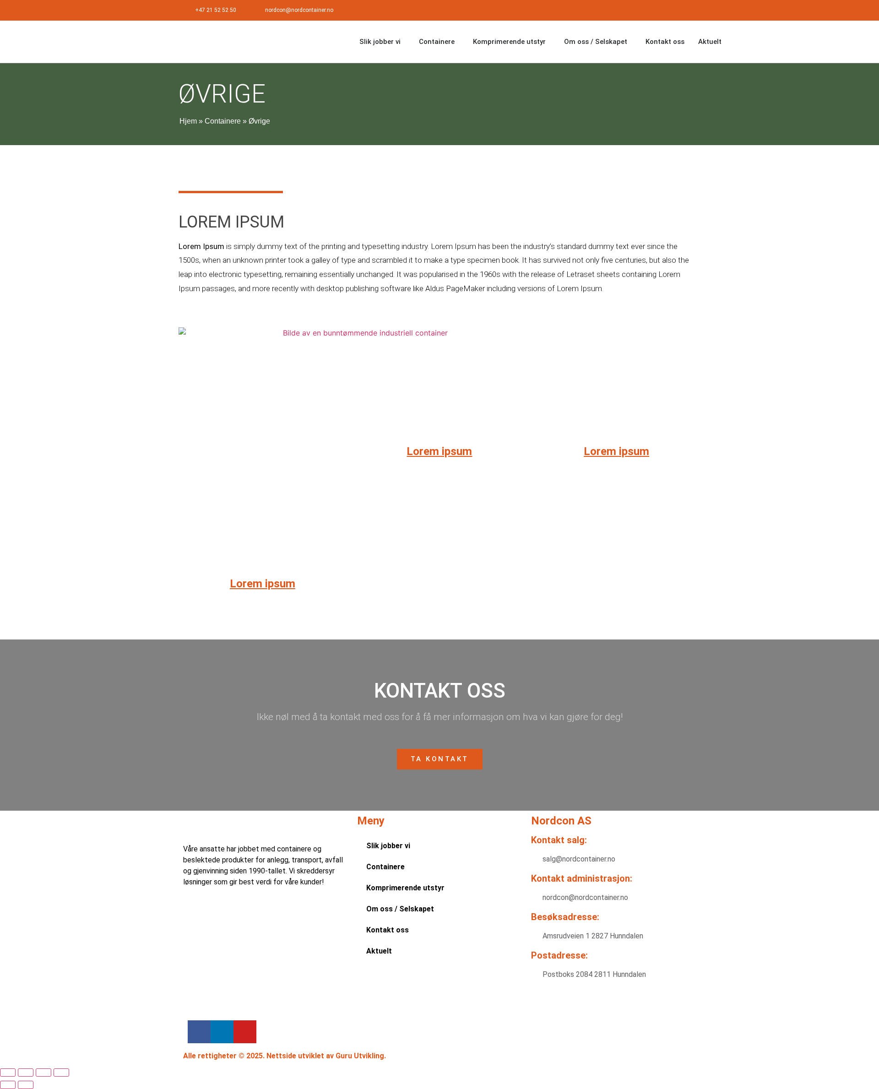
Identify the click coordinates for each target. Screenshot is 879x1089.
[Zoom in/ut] (8, 1072)
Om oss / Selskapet (595, 42)
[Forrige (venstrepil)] (8, 1085)
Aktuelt (710, 42)
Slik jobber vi (380, 42)
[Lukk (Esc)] (61, 1072)
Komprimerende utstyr (509, 42)
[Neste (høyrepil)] (25, 1085)
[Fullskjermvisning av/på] (25, 1072)
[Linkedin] (669, 10)
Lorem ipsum (262, 583)
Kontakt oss (665, 42)
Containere (437, 42)
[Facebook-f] (649, 10)
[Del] (43, 1072)
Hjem (188, 121)
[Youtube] (690, 10)
